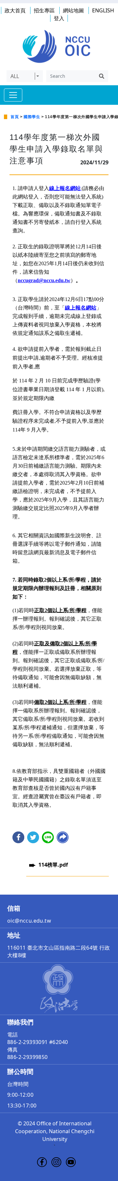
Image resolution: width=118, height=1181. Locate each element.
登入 (59, 18)
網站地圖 (73, 10)
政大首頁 (15, 10)
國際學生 (32, 117)
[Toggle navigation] (13, 95)
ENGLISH (103, 10)
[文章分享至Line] (48, 837)
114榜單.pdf (53, 864)
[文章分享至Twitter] (33, 837)
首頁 (14, 117)
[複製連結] (63, 837)
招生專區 (44, 10)
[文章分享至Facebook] (18, 837)
